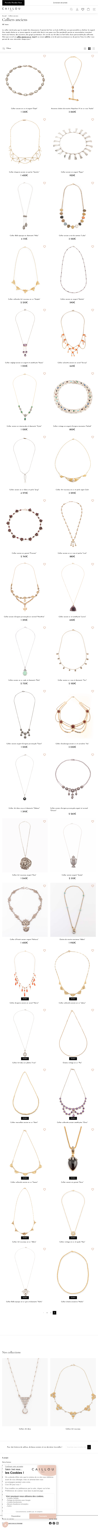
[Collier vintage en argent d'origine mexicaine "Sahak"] (73, 401)
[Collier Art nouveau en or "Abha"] (25, 1215)
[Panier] (88, 9)
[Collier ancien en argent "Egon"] (73, 147)
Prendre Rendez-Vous (13, 3)
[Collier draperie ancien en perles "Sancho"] (25, 147)
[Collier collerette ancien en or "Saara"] (25, 1155)
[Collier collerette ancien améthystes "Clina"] (73, 1096)
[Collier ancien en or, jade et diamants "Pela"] (25, 656)
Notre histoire (6, 1462)
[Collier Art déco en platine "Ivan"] (25, 1036)
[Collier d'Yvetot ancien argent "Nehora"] (25, 914)
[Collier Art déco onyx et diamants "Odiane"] (25, 783)
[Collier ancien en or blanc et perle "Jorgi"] (25, 465)
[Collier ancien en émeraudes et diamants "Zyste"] (25, 401)
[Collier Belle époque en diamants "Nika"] (25, 211)
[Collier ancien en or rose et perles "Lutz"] (73, 528)
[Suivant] (54, 1313)
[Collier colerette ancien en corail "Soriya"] (73, 338)
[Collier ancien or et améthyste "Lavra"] (73, 592)
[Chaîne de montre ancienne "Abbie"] (73, 914)
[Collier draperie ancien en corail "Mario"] (25, 976)
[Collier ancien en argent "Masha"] (73, 274)
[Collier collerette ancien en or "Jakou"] (73, 976)
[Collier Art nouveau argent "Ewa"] (25, 849)
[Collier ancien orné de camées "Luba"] (73, 211)
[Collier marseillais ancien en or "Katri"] (25, 1096)
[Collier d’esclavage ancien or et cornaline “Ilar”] (73, 719)
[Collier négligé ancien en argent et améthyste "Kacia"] (25, 338)
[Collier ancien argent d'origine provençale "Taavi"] (25, 719)
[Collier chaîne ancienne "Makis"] (73, 1275)
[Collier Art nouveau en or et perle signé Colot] (73, 465)
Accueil (4, 16)
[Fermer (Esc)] (72, 1502)
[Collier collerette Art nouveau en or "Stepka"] (25, 274)
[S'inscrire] (89, 1447)
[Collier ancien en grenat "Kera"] (73, 1155)
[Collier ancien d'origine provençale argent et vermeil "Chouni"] (73, 784)
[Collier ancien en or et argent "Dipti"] (25, 84)
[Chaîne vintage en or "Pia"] (73, 1036)
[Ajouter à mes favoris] (44, 56)
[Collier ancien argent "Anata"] (73, 849)
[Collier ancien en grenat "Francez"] (25, 528)
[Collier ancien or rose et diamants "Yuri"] (73, 656)
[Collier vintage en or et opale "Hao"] (73, 1215)
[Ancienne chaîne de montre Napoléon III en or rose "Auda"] (73, 84)
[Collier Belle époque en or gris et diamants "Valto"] (25, 1275)
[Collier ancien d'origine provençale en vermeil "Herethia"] (25, 592)
